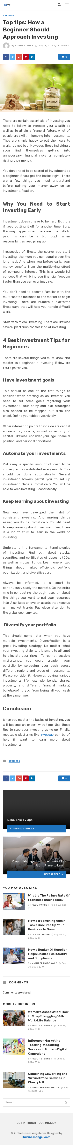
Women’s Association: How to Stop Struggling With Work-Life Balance (48, 1016)
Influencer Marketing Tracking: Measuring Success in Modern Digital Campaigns (47, 1047)
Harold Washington (45, 1087)
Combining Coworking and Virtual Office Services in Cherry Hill (48, 1078)
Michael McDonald (44, 963)
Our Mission (47, 1123)
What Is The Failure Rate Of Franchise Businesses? (49, 898)
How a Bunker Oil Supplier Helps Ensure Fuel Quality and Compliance (47, 954)
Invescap (47, 735)
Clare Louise (24, 45)
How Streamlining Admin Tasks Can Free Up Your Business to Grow (46, 925)
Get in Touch (26, 1123)
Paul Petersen (42, 1025)
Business (8, 16)
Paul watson (40, 905)
